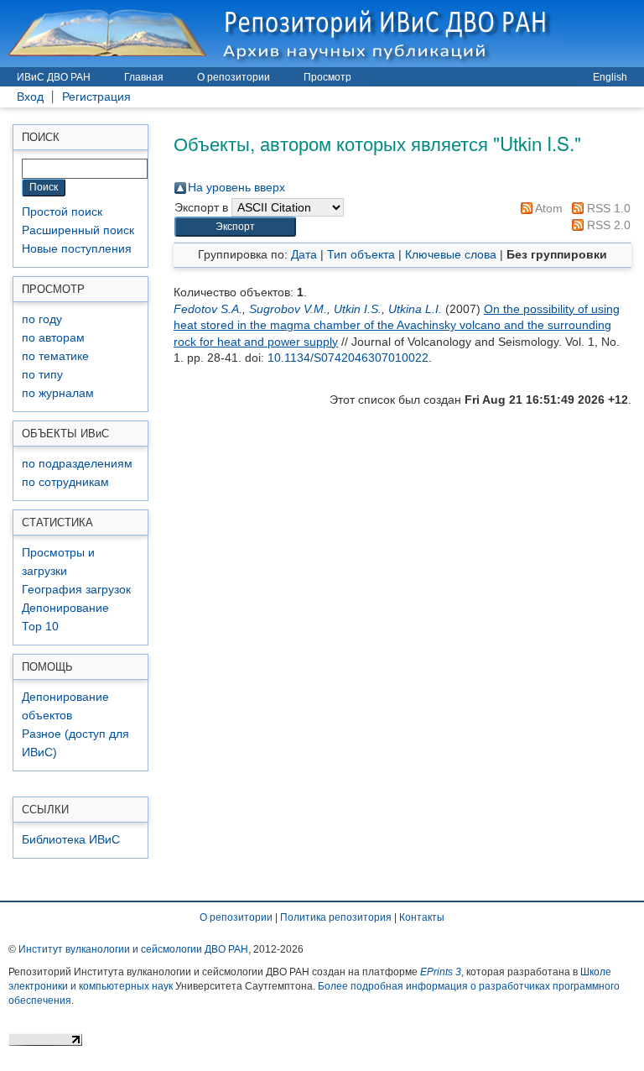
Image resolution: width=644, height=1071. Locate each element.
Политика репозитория (336, 917)
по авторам (53, 338)
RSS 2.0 (607, 225)
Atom (547, 208)
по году (42, 319)
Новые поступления (77, 249)
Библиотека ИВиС (71, 839)
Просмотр (327, 77)
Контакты (421, 917)
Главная (144, 77)
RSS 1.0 (607, 208)
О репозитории (233, 77)
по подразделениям (77, 463)
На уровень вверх (236, 187)
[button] (235, 227)
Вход (30, 97)
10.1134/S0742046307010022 (347, 357)
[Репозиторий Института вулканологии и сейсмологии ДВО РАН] (282, 33)
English (610, 77)
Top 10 (40, 626)
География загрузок (76, 589)
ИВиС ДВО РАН (54, 77)
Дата (304, 254)
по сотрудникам (65, 482)
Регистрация (96, 97)
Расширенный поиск (78, 230)
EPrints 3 (440, 972)
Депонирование (65, 608)
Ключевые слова (450, 254)
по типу (42, 374)
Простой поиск (62, 212)
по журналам (58, 393)
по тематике (55, 356)
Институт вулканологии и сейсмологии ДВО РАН (133, 949)
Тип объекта (361, 254)
